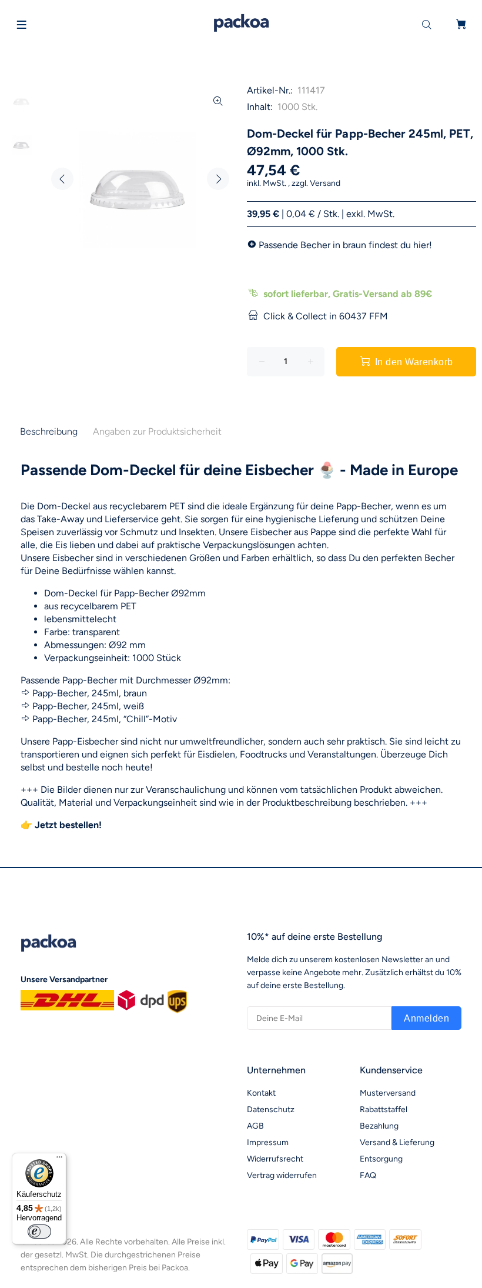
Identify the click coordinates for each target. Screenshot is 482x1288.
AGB (255, 1126)
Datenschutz (270, 1110)
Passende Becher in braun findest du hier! (345, 245)
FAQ (368, 1175)
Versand (325, 183)
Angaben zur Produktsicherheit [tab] (157, 431)
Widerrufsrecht (275, 1159)
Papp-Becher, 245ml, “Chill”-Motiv (104, 719)
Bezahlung (379, 1126)
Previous (62, 179)
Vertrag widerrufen (282, 1175)
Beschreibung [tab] (49, 431)
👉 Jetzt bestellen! (61, 824)
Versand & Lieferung (397, 1142)
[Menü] (59, 1160)
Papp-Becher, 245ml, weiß (88, 706)
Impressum (268, 1142)
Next (218, 179)
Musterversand (388, 1093)
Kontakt (261, 1093)
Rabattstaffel (383, 1110)
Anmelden (426, 1018)
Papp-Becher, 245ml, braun (89, 693)
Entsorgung (381, 1159)
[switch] (39, 1231)
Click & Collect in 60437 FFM (325, 316)
